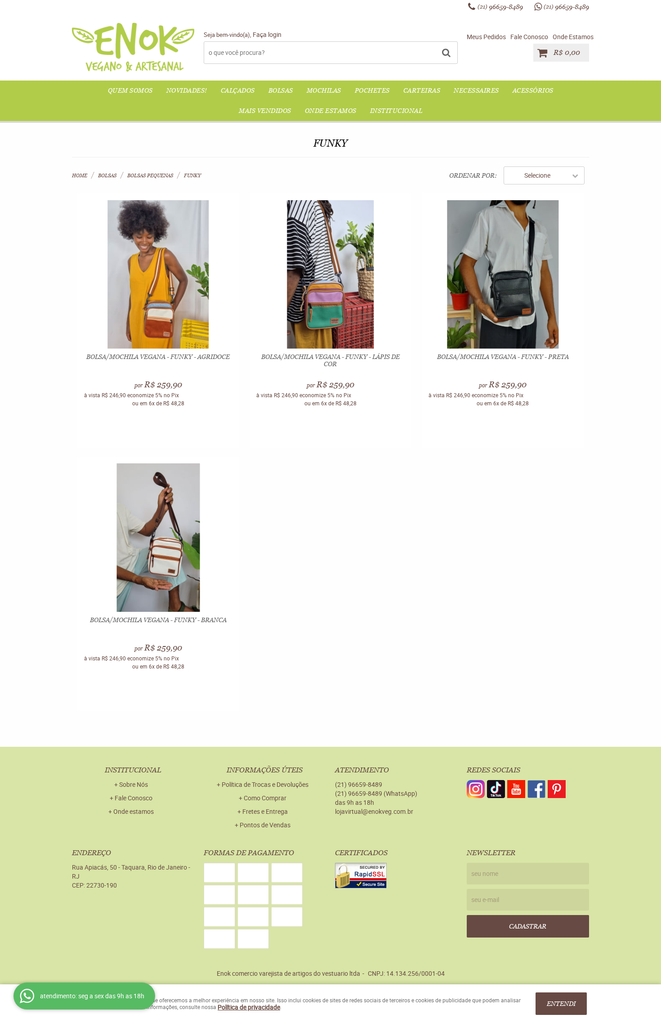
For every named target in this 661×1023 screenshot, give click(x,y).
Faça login (267, 34)
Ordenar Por (472, 175)
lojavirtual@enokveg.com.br (374, 811)
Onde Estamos (573, 36)
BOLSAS (280, 90)
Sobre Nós (133, 784)
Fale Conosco (529, 36)
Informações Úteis (265, 770)
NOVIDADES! (186, 90)
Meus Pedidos (486, 36)
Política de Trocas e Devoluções (265, 784)
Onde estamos (133, 811)
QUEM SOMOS (130, 90)
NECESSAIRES (476, 90)
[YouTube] (516, 789)
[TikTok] (496, 789)
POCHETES (372, 90)
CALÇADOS (238, 90)
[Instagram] (476, 789)
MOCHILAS (324, 90)
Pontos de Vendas (265, 825)
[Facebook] (536, 789)
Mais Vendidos (265, 110)
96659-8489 (500, 6)
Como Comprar (265, 798)
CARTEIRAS (422, 90)
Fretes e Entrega (265, 811)
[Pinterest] (557, 789)
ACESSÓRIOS (533, 90)
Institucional (396, 110)
